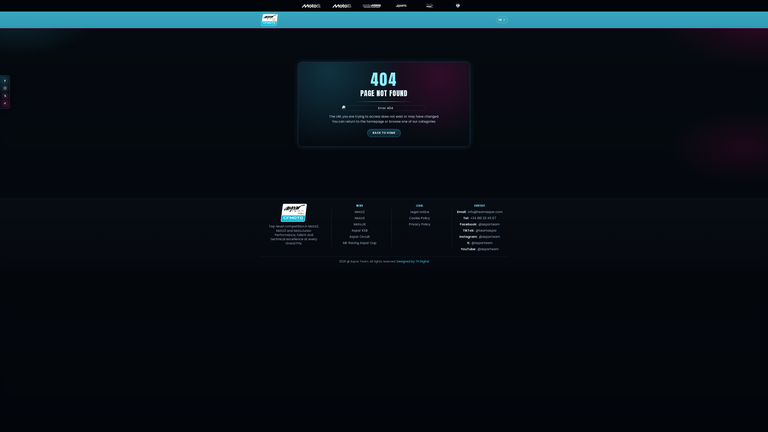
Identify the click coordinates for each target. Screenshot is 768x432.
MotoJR (360, 224)
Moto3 (360, 218)
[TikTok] (5, 103)
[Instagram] (5, 88)
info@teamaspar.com (485, 212)
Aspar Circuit (359, 236)
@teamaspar (486, 230)
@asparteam (489, 224)
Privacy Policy (419, 224)
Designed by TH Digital (413, 261)
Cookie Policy (419, 218)
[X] (5, 96)
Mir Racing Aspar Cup (359, 243)
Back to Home (384, 133)
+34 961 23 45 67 (483, 218)
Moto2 (360, 212)
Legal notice (419, 212)
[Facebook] (5, 81)
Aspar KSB (360, 230)
